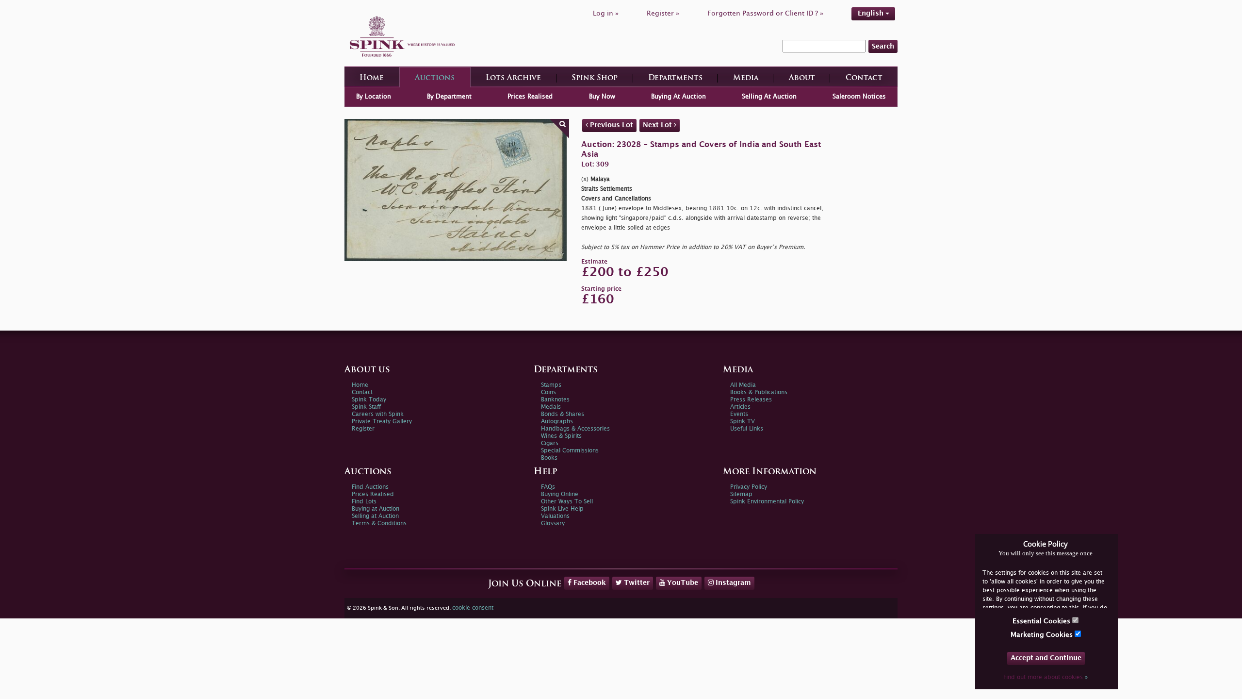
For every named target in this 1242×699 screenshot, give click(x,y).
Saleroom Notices (859, 97)
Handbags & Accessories (575, 429)
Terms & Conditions (379, 523)
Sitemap (741, 494)
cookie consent (472, 608)
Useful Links (746, 429)
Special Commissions (570, 450)
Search (883, 46)
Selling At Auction (769, 97)
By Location (373, 97)
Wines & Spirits (561, 436)
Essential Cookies (1042, 621)
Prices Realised (530, 97)
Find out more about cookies (1045, 677)
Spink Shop (595, 78)
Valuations (555, 516)
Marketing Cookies (1043, 635)
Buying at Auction (375, 509)
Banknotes (555, 399)
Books (549, 458)
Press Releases (751, 399)
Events (739, 414)
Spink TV (742, 421)
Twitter (636, 583)
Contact (864, 78)
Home (372, 78)
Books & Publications (758, 392)
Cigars (549, 443)
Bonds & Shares (562, 414)
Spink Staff (366, 407)
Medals (551, 407)
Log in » (606, 13)
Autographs (557, 421)
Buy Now (602, 97)
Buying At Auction (678, 97)
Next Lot (658, 125)
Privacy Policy (748, 487)
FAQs (548, 487)
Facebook (589, 583)
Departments (675, 78)
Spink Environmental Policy (767, 501)
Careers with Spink (378, 414)
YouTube (681, 583)
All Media (743, 385)
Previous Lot (610, 125)
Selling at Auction (375, 516)
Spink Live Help (562, 509)
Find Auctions (370, 487)
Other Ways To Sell (567, 501)
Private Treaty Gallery (382, 421)
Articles (740, 407)
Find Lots (364, 501)
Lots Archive (513, 78)
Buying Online (559, 494)
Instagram (732, 583)
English (871, 13)
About (802, 78)
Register (363, 429)
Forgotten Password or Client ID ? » (765, 13)
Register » (663, 13)
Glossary (553, 523)
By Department (449, 97)
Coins (548, 392)
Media (745, 78)
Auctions (435, 78)
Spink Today (369, 399)
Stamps (551, 385)
